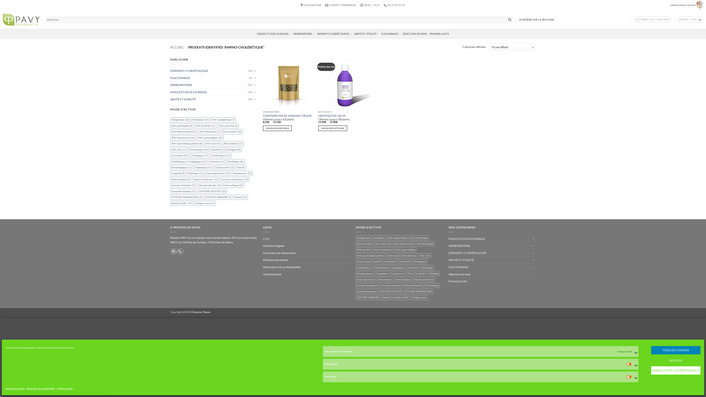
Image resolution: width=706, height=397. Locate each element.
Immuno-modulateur (235, 179)
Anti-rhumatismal (183, 137)
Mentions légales (65, 388)
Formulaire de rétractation (279, 253)
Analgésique (180, 119)
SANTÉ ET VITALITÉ (365, 33)
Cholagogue (199, 155)
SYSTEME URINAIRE (218, 197)
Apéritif (216, 149)
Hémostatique (180, 179)
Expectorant (225, 167)
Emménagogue (181, 167)
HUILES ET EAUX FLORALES (272, 33)
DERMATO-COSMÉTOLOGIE (333, 33)
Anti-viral (178, 149)
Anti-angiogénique (223, 119)
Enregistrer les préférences (675, 370)
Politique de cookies (15, 388)
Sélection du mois (415, 33)
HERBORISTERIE (302, 33)
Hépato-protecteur (205, 179)
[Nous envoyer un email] (174, 251)
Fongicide (178, 173)
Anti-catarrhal (228, 125)
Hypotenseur (242, 173)
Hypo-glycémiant (217, 173)
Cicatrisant (216, 161)
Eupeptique (203, 167)
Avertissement (272, 274)
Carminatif (179, 155)
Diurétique (235, 161)
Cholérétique (221, 155)
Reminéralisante (210, 185)
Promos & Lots (439, 33)
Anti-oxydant (232, 131)
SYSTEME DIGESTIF (212, 191)
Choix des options (277, 128)
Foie (241, 167)
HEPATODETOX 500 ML (332, 115)
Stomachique (233, 185)
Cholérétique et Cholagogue (188, 161)
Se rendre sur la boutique (536, 19)
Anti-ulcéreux (233, 143)
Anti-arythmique (181, 125)
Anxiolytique (199, 149)
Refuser (676, 360)
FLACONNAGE (389, 33)
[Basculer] (255, 71)
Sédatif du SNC (181, 203)
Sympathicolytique (183, 191)
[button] (653, 20)
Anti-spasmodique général (186, 143)
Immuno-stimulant (183, 185)
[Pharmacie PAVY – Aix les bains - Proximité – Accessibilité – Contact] (21, 20)
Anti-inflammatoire (184, 131)
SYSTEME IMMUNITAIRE (186, 197)
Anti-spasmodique (210, 137)
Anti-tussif (213, 143)
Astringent (233, 149)
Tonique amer (205, 203)
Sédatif (240, 197)
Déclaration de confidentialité (40, 388)
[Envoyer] (510, 20)
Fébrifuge (195, 173)
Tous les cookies (676, 350)
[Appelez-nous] (180, 251)
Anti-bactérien (206, 125)
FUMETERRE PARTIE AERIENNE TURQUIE (287, 115)
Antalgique (200, 119)
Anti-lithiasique (209, 131)
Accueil (177, 47)
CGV (266, 238)
